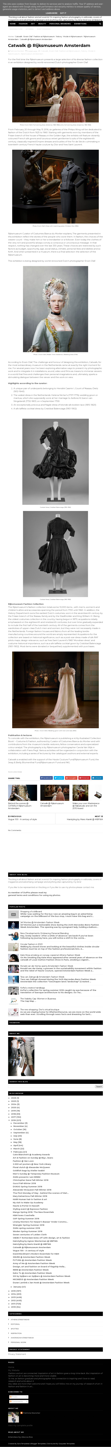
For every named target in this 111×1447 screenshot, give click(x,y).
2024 (14, 1104)
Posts (14, 1397)
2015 (13, 1291)
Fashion (23, 24)
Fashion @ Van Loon (23, 1161)
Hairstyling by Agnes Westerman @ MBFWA (35, 1241)
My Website (13, 1370)
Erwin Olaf (28, 36)
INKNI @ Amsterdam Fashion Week (31, 1270)
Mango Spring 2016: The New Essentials (33, 1212)
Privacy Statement (17, 1354)
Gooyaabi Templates (67, 1444)
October (18, 1129)
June (16, 1139)
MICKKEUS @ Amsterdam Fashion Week (33, 1279)
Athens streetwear (20, 1320)
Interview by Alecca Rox (20, 1437)
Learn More (51, 13)
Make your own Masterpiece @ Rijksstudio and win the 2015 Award (86, 806)
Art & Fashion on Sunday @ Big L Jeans (33, 1158)
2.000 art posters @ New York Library (32, 1164)
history (59, 36)
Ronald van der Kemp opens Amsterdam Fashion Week (46, 966)
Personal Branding (60, 24)
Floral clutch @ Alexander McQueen (31, 1167)
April (16, 1145)
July (15, 1136)
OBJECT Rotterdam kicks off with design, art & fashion (41, 1238)
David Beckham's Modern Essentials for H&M (36, 1254)
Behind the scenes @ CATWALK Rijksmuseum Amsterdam (19, 806)
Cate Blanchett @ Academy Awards (31, 1154)
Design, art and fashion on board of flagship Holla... (39, 1266)
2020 (14, 1107)
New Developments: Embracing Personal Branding (44, 933)
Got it (63, 13)
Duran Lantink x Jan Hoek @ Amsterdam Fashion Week (41, 1282)
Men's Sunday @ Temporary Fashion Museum (36, 1174)
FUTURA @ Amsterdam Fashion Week (32, 1260)
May (15, 1142)
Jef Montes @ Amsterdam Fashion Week (39, 922)
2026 (14, 1098)
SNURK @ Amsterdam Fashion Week (31, 1257)
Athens (30, 29)
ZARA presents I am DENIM (26, 1177)
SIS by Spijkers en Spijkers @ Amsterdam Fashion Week (41, 1276)
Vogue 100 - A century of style (28, 1250)
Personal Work (18, 1342)
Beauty (42, 24)
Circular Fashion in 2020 (31, 944)
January (17, 1287)
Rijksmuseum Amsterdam (32, 54)
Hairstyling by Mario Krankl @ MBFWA (32, 1244)
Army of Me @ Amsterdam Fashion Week (34, 1263)
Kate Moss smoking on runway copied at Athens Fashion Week (50, 955)
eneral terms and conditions (24, 895)
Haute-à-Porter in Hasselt (26, 1206)
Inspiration (16, 29)
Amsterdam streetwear (22, 1338)
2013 (13, 1297)
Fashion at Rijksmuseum (44, 36)
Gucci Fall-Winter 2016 (24, 1183)
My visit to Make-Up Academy (28, 1202)
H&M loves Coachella (23, 1215)
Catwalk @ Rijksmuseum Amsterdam (52, 804)
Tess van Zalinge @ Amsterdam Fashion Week (42, 977)
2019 (13, 1111)
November (19, 1126)
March (16, 1148)
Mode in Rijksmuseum (72, 36)
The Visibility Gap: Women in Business (38, 998)
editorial (15, 1324)
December (19, 1123)
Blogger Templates (38, 1444)
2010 (13, 1307)
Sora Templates (23, 1444)
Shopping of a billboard (31, 911)
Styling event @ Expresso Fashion (30, 1209)
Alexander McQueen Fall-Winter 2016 (32, 1190)
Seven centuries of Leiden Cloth (30, 1234)
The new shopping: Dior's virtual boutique (39, 1009)
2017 (13, 1117)
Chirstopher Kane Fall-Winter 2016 (30, 1180)
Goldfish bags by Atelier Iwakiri (29, 1170)
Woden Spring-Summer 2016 (27, 1231)
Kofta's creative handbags (32, 988)
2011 (13, 1304)
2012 (13, 1300)
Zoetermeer (43, 29)
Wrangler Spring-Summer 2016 (28, 1225)
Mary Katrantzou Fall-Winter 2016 (30, 1196)
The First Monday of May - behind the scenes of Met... (41, 1193)
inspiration (16, 1333)
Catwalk (18, 36)
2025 (14, 1101)
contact (86, 887)
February (18, 1152)
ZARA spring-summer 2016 (26, 1228)
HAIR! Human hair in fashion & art (30, 1199)
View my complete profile (20, 1425)
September (19, 1132)
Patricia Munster (31, 1413)
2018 (13, 1114)
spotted (15, 1329)
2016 (13, 1120)
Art (33, 24)
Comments (17, 1401)
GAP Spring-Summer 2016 (26, 1218)
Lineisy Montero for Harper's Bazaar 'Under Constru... (40, 1222)
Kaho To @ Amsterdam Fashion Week (32, 1273)
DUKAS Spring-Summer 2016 (27, 1186)
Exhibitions (80, 24)
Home (13, 24)
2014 (14, 1294)
